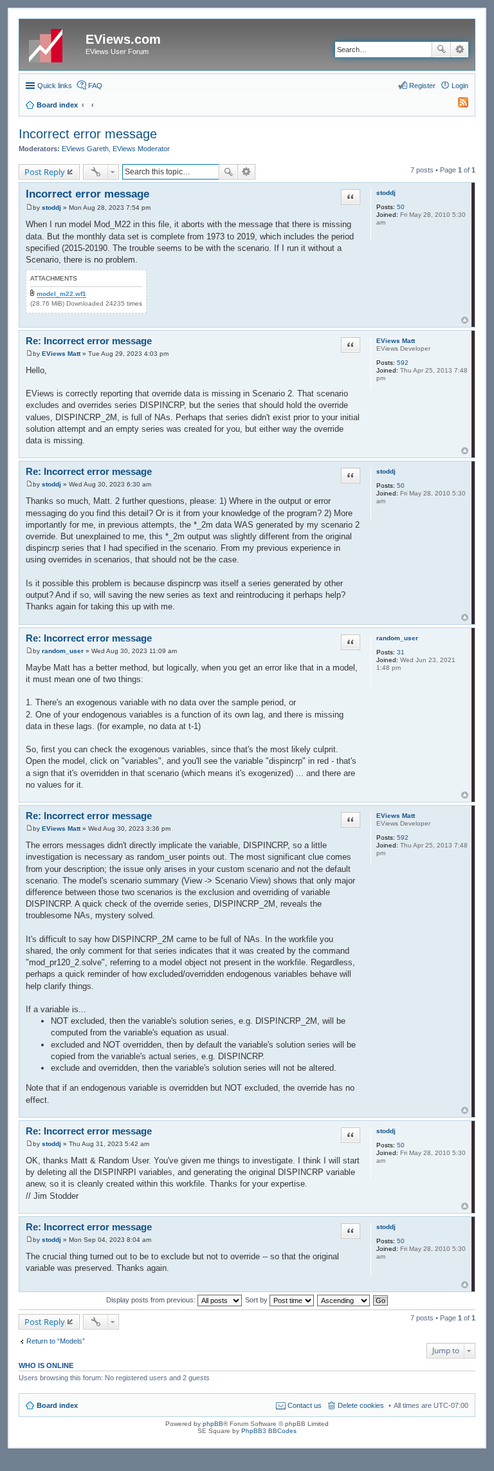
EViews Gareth (85, 149)
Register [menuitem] (422, 85)
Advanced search (459, 49)
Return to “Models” (55, 1341)
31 (401, 652)
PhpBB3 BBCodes (269, 1430)
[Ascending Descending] (344, 1300)
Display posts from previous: (151, 1300)
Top (464, 320)
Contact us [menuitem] (305, 1405)
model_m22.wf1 (61, 293)
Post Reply (44, 172)
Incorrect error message (88, 134)
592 (402, 362)
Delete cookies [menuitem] (361, 1405)
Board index (57, 1405)
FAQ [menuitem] (95, 85)
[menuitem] (457, 105)
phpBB (213, 1423)
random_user (397, 638)
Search (441, 49)
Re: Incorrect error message (89, 340)
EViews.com (123, 39)
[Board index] (54, 43)
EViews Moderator (141, 149)
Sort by (257, 1300)
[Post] (29, 207)
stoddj (386, 192)
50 (401, 206)
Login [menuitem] (460, 85)
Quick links (54, 85)
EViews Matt (395, 340)
